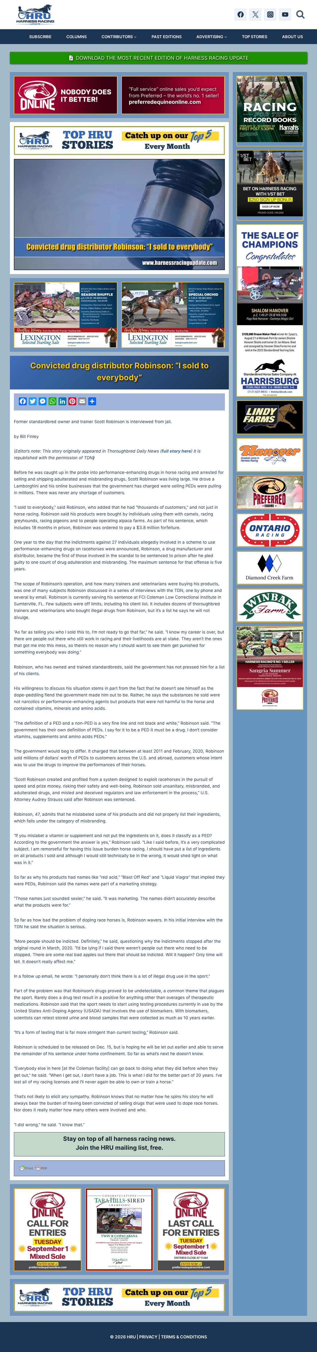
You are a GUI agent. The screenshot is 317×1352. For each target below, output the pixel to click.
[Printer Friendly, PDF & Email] (119, 1168)
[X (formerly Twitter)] (255, 14)
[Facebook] (240, 14)
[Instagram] (270, 14)
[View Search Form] (300, 14)
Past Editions (167, 36)
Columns (76, 36)
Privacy (148, 1336)
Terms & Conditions (184, 1336)
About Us (292, 36)
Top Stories (254, 36)
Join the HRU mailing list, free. (119, 1147)
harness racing (135, 1138)
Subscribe (40, 36)
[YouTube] (285, 14)
